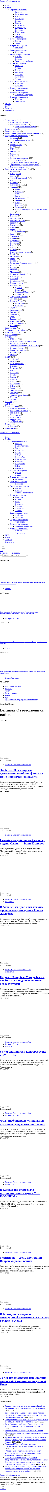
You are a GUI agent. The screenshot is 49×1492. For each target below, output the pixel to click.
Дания (17, 16)
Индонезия (14, 241)
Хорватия (19, 86)
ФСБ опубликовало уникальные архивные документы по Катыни (22, 1122)
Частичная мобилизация (25, 127)
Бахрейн (13, 216)
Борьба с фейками (17, 408)
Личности (14, 352)
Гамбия (18, 189)
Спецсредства (16, 160)
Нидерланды (20, 28)
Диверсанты (15, 415)
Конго (17, 196)
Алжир (13, 176)
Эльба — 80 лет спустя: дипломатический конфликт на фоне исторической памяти (21, 773)
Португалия (20, 32)
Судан (12, 308)
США (17, 34)
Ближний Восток (17, 221)
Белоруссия (15, 218)
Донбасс (18, 288)
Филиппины (15, 321)
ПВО (12, 156)
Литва (17, 70)
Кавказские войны (18, 350)
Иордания (14, 243)
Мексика (14, 270)
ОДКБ (7, 404)
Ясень (7, 695)
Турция (18, 43)
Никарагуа (14, 276)
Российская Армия (18, 124)
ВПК (12, 149)
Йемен (13, 250)
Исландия (19, 19)
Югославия (20, 232)
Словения (19, 77)
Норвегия (19, 30)
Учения (8, 424)
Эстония (18, 79)
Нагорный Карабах (18, 274)
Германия (19, 48)
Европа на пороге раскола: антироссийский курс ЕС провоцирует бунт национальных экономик (26, 1407)
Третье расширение (18, 50)
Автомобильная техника (20, 140)
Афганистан (15, 185)
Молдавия (14, 272)
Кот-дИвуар (20, 198)
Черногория (20, 90)
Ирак (12, 245)
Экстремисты (16, 422)
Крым (17, 290)
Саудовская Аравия (18, 297)
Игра (7, 5)
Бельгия (18, 12)
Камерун (19, 191)
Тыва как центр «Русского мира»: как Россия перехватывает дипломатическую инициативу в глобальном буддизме (19, 612)
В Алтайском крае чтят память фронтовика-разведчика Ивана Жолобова (21, 910)
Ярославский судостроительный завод (21, 700)
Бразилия (14, 223)
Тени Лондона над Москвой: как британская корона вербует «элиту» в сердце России (24, 1425)
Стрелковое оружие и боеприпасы (24, 165)
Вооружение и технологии (16, 136)
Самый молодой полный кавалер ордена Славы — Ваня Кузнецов (22, 842)
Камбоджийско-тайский (20, 252)
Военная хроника (12, 131)
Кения (17, 194)
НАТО (8, 7)
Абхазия (13, 171)
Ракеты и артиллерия (19, 158)
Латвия (18, 68)
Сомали (8, 108)
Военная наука (11, 129)
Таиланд (13, 312)
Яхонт (7, 691)
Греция (18, 41)
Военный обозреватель (10, 1)
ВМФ (7, 106)
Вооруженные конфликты (16, 169)
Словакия (19, 75)
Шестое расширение (19, 81)
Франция (19, 37)
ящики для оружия (13, 686)
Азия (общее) (15, 174)
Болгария (19, 66)
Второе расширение (18, 45)
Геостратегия (10, 328)
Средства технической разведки (23, 162)
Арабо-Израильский (18, 178)
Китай (12, 254)
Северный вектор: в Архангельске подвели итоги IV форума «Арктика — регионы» (26, 1420)
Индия (13, 238)
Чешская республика (24, 61)
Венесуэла (9, 110)
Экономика (10, 428)
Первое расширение (18, 39)
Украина (13, 319)
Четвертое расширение (20, 54)
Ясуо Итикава (11, 693)
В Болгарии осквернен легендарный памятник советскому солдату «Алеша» (24, 1317)
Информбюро (11, 335)
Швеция (18, 99)
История (8, 337)
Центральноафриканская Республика (31, 209)
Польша (18, 59)
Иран (12, 247)
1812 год (13, 339)
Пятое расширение (18, 63)
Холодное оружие (17, 167)
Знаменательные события (16, 330)
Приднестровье (16, 283)
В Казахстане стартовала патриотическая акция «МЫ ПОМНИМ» (20, 1193)
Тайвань (13, 314)
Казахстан (19, 303)
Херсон (18, 294)
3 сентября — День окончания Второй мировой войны (21, 1259)
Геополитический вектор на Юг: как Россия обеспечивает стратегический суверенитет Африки (27, 1432)
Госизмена (14, 413)
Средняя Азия (16, 301)
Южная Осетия (16, 323)
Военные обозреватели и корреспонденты (23, 133)
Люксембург (20, 25)
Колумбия (14, 256)
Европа (13, 229)
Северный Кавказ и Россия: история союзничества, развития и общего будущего (24, 1445)
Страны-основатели (18, 10)
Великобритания (22, 14)
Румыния (19, 72)
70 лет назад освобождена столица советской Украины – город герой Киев (23, 1381)
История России (17, 348)
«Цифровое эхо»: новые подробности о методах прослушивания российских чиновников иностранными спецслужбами (25, 1468)
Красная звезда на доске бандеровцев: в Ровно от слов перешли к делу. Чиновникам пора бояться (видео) (26, 1439)
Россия (13, 285)
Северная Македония (24, 95)
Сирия (13, 299)
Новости (8, 402)
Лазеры (13, 153)
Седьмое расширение (19, 88)
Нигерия (18, 205)
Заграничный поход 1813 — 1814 (24, 346)
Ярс (6, 697)
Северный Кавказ (22, 292)
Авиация (14, 138)
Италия (18, 21)
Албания (19, 83)
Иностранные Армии (19, 122)
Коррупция (15, 419)
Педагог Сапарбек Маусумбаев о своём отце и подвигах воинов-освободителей (22, 980)
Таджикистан (16, 310)
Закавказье (14, 236)
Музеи (13, 355)
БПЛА (8, 104)
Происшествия (11, 406)
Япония (13, 326)
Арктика (13, 180)
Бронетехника (16, 145)
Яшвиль (8, 689)
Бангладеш (14, 214)
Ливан (13, 265)
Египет (13, 234)
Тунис (12, 317)
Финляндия (20, 101)
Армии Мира (10, 120)
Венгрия (18, 57)
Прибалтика (15, 281)
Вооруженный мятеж (19, 411)
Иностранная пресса (13, 332)
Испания (19, 52)
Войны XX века (17, 343)
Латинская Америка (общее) (22, 263)
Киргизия (19, 305)
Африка (13, 187)
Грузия (13, 227)
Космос (13, 151)
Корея (12, 259)
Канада (18, 23)
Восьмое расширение (19, 92)
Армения (14, 183)
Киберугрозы (15, 417)
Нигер (17, 203)
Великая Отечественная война (23, 341)
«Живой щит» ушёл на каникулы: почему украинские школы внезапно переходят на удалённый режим (23, 1453)
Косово (13, 261)
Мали (17, 200)
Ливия (13, 267)
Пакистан (14, 279)
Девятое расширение (19, 97)
